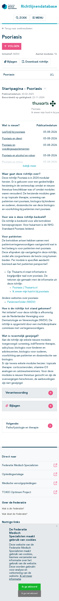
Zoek (23, 18)
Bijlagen (11, 62)
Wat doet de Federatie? (14, 513)
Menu (39, 18)
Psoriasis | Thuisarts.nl (24, 287)
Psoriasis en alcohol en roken (18, 155)
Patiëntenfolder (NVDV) (21, 302)
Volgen (13, 46)
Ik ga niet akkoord (29, 593)
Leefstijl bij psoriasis (13, 132)
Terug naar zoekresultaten (18, 28)
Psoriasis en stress (12, 162)
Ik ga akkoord (29, 587)
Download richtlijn (36, 62)
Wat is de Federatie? (13, 508)
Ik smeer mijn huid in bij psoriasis (30, 291)
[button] (29, 166)
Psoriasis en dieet (12, 138)
